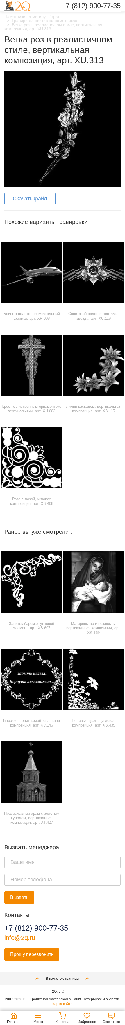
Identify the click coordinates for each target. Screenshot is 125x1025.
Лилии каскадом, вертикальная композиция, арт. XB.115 (93, 408)
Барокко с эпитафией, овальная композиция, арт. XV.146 (31, 722)
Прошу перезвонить (31, 954)
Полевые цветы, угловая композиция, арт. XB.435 (93, 722)
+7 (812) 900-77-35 (36, 928)
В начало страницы (62, 979)
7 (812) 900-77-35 (93, 5)
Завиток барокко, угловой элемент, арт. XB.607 (31, 625)
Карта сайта (62, 1004)
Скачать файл (30, 199)
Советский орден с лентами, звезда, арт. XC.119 (93, 316)
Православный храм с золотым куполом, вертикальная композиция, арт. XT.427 (31, 818)
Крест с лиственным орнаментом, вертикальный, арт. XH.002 (31, 408)
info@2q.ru (19, 937)
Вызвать (19, 897)
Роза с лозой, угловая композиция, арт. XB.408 (31, 501)
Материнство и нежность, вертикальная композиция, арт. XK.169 (93, 628)
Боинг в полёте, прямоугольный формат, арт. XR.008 (31, 316)
